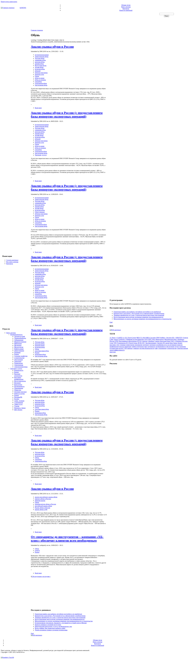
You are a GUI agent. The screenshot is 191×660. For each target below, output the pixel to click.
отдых (177, 346)
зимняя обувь (39, 64)
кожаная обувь (40, 345)
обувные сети (39, 74)
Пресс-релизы (126, 7)
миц (145, 346)
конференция (114, 346)
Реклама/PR (18, 397)
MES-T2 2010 (141, 337)
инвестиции (130, 345)
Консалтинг (18, 384)
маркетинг (128, 346)
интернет (146, 345)
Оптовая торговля (20, 392)
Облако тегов (125, 5)
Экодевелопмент (151, 343)
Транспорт (17, 361)
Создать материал (12, 260)
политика (182, 346)
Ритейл (16, 399)
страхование (162, 348)
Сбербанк (151, 341)
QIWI (158, 337)
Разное (16, 354)
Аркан (116, 339)
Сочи (111, 343)
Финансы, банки (20, 408)
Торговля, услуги (16, 368)
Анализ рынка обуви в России (52, 46)
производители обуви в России (45, 504)
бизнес (180, 343)
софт (156, 348)
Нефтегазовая (18, 349)
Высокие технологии (18, 375)
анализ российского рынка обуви (46, 497)
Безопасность (18, 370)
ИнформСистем (131, 339)
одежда (37, 550)
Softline (162, 337)
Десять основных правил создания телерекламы (51, 630)
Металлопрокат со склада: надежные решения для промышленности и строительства (64, 621)
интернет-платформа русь (158, 345)
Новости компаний (125, 10)
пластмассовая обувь (42, 351)
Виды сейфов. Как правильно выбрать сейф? (50, 628)
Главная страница (37, 30)
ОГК (116, 341)
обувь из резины (40, 80)
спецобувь (38, 81)
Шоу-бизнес (18, 410)
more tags (113, 352)
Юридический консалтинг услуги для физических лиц (53, 626)
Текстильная (18, 359)
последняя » (46, 576)
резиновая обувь (40, 354)
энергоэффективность (117, 350)
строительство (172, 348)
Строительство (19, 358)
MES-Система (151, 337)
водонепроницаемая (42, 55)
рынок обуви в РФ (41, 509)
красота (121, 346)
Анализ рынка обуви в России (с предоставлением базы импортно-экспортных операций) (67, 114)
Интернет (17, 383)
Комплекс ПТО (142, 339)
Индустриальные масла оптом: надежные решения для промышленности (59, 619)
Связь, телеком (19, 401)
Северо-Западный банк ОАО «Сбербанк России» (171, 341)
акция (167, 343)
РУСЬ (139, 341)
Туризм (16, 406)
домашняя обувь (40, 60)
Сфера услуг (18, 404)
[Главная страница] (7, 8)
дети (117, 345)
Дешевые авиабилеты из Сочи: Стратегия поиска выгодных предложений (60, 617)
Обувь (37, 76)
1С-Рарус (113, 337)
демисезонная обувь (41, 56)
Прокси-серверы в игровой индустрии (48, 625)
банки (175, 343)
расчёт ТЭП (123, 348)
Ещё (32, 633)
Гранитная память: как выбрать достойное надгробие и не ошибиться (58, 614)
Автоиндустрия (19, 336)
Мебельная (18, 343)
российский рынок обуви (43, 506)
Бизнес (16, 372)
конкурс (180, 345)
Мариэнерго (160, 339)
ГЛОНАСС (122, 339)
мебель (134, 346)
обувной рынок (40, 500)
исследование (172, 345)
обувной (37, 71)
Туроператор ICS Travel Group (127, 343)
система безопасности (146, 348)
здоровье (123, 345)
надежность (151, 346)
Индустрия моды (20, 381)
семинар (136, 348)
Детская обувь (39, 58)
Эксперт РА (161, 343)
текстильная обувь (41, 85)
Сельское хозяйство (20, 356)
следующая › (38, 576)
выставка (113, 345)
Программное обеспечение (127, 341)
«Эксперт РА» (170, 337)
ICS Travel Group (130, 337)
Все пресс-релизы (12, 262)
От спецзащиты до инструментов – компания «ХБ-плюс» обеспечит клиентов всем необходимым (67, 538)
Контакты (126, 8)
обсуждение (170, 346)
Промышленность (16, 334)
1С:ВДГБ (119, 337)
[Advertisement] (95, 23)
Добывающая (18, 340)
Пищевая (17, 352)
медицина (140, 346)
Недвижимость (19, 386)
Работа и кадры (19, 393)
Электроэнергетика (20, 367)
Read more (38, 108)
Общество (17, 390)
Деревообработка (20, 338)
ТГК (115, 343)
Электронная (18, 365)
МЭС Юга (151, 339)
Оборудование (19, 351)
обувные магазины (41, 73)
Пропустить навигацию (9, 1)
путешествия (114, 348)
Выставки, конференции (18, 378)
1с (123, 337)
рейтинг (130, 348)
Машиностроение (20, 342)
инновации (138, 345)
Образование (18, 388)
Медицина (17, 345)
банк (171, 343)
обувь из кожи (39, 78)
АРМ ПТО (179, 337)
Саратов (144, 341)
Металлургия (18, 347)
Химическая (18, 363)
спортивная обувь (41, 83)
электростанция (182, 348)
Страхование (18, 402)
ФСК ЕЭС (141, 343)
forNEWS (23, 8)
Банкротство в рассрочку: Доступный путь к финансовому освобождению (60, 616)
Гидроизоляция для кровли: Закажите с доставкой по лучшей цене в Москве (61, 623)
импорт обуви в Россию (43, 499)
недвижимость (161, 346)
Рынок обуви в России (42, 508)
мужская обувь (40, 69)
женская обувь (40, 62)
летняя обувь (39, 67)
